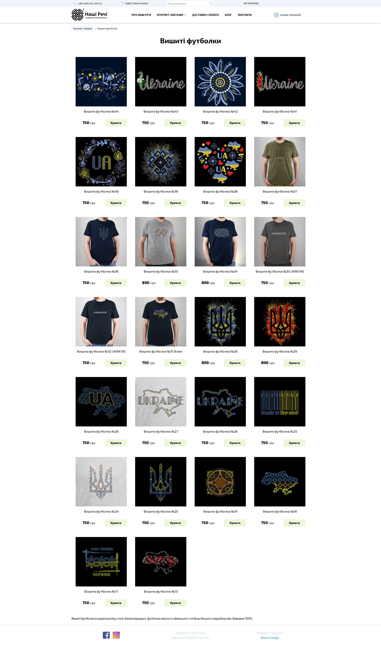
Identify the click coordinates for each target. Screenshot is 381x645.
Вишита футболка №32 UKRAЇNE (101, 351)
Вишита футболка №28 (101, 431)
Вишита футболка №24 (101, 511)
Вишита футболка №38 (220, 191)
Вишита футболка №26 (220, 431)
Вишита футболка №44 (101, 111)
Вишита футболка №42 (220, 111)
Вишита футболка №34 (220, 271)
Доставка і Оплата (205, 14)
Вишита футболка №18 (280, 511)
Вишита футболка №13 (161, 591)
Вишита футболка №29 (280, 351)
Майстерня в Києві (136, 3)
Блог (228, 14)
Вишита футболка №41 (280, 111)
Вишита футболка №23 (161, 511)
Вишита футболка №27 (161, 431)
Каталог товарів (82, 28)
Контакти (245, 14)
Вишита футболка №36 (101, 271)
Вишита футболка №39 (161, 191)
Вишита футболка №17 (101, 591)
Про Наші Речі (141, 14)
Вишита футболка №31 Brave (160, 351)
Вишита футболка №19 (220, 511)
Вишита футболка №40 (101, 191)
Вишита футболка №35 (161, 271)
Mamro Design (270, 637)
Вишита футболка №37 (280, 191)
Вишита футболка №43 (160, 111)
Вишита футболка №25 (280, 431)
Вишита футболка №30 (220, 351)
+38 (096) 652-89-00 (90, 3)
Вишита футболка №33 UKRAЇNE (280, 271)
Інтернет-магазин (170, 14)
